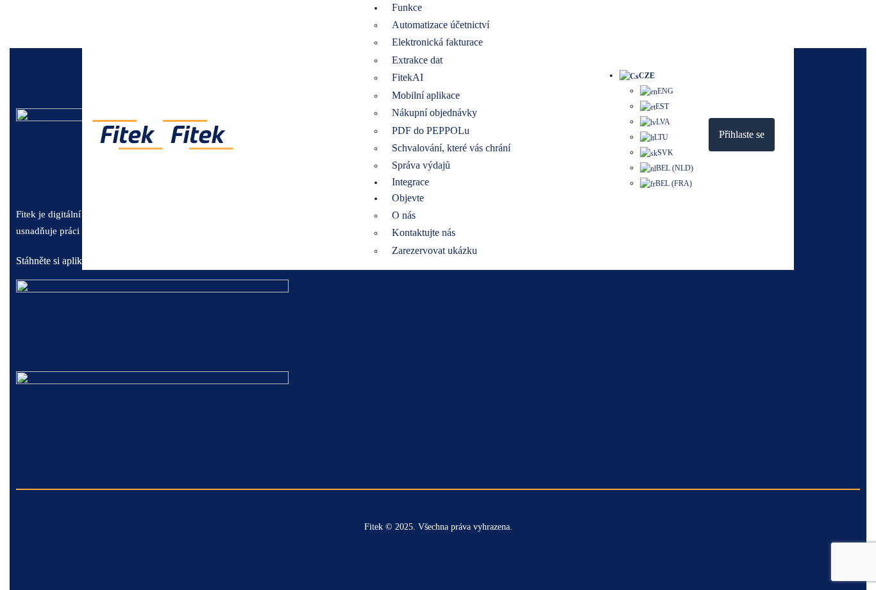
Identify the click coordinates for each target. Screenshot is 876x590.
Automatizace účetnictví (440, 24)
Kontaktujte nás (423, 232)
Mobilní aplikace (426, 95)
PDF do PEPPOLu (430, 130)
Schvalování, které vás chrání (451, 147)
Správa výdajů (421, 165)
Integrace (410, 181)
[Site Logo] (162, 134)
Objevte (408, 197)
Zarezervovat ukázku (434, 250)
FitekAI (407, 77)
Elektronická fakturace (437, 42)
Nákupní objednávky (434, 112)
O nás (404, 215)
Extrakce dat (417, 60)
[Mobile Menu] (785, 134)
